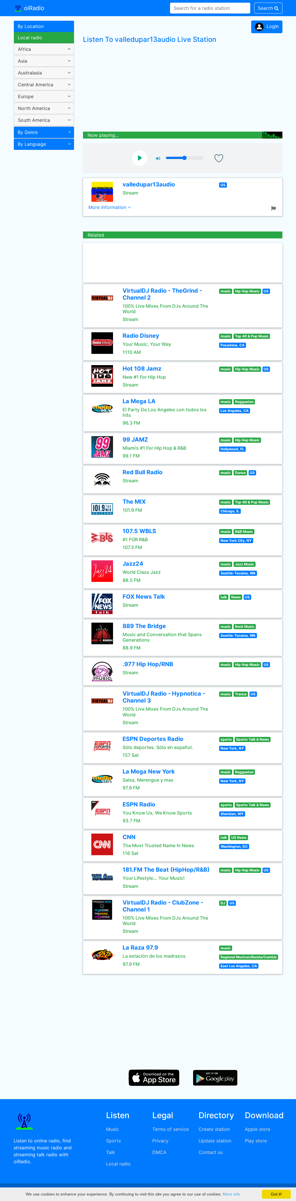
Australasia (30, 73)
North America (34, 108)
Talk (110, 1152)
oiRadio (33, 8)
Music (112, 1129)
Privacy (160, 1141)
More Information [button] (108, 207)
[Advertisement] (42, 243)
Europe (26, 96)
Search (266, 8)
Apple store (257, 1129)
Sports (113, 1141)
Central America (35, 84)
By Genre (28, 132)
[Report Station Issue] (274, 208)
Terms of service (170, 1129)
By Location (31, 26)
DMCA (159, 1152)
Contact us (211, 1152)
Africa (24, 49)
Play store (256, 1141)
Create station (214, 1129)
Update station (215, 1141)
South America (34, 120)
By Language (32, 144)
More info (231, 1194)
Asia (22, 61)
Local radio (30, 37)
